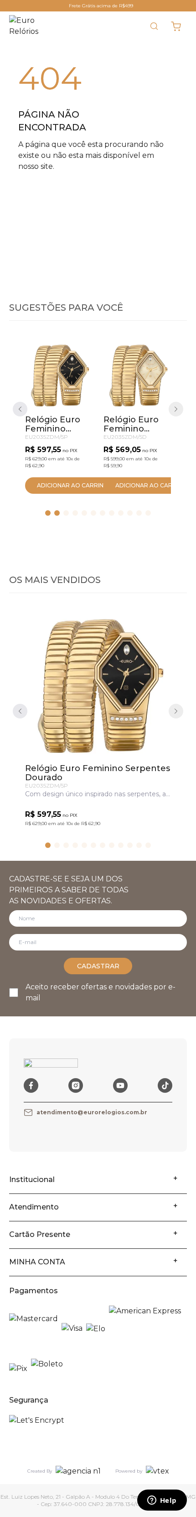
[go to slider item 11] (148, 513)
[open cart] (176, 26)
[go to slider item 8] (121, 513)
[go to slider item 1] (57, 513)
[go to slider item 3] (75, 513)
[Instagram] (75, 1085)
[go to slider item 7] (111, 513)
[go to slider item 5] (93, 513)
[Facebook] (31, 1085)
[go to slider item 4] (84, 513)
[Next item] (176, 409)
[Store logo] (30, 26)
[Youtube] (120, 1085)
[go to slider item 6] (102, 513)
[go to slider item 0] (48, 513)
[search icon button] (154, 26)
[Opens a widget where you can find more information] (162, 1501)
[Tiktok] (165, 1085)
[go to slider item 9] (130, 513)
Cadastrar (98, 966)
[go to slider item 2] (66, 513)
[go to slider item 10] (139, 513)
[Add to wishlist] (78, 357)
